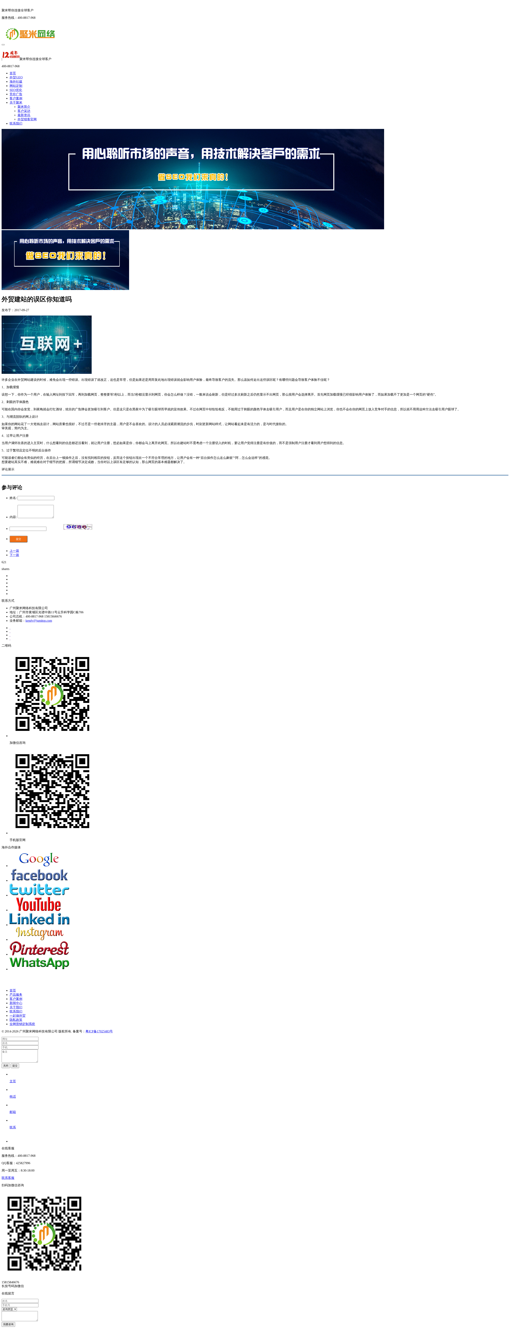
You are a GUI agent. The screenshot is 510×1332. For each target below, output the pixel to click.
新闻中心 (16, 1003)
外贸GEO (16, 77)
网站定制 (16, 85)
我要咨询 (8, 1324)
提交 (18, 538)
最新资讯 (24, 115)
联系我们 (16, 123)
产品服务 (16, 994)
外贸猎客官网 (27, 119)
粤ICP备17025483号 (99, 1031)
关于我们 (16, 1007)
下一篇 (14, 555)
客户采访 (24, 111)
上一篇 (14, 550)
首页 (13, 73)
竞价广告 (16, 94)
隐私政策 (16, 1019)
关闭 (5, 1065)
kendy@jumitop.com (39, 620)
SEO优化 (16, 90)
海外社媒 (16, 81)
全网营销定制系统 (22, 1024)
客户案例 (16, 98)
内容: (13, 517)
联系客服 (8, 1178)
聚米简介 (24, 106)
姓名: (13, 498)
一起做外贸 (18, 1015)
